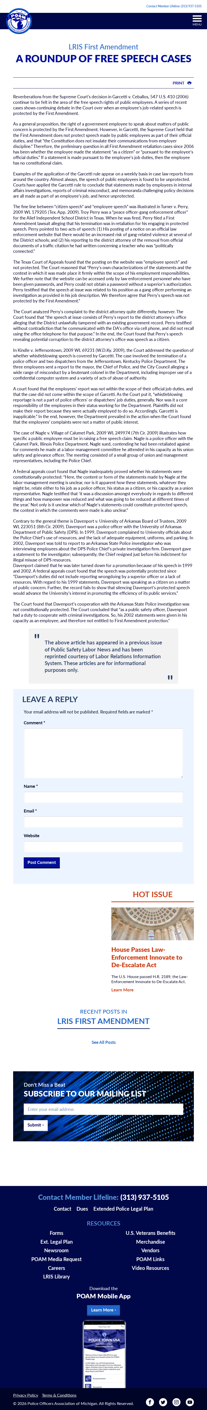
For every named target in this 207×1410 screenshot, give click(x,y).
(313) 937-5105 (191, 6)
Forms (56, 1232)
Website (31, 835)
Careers (56, 1267)
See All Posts (104, 1042)
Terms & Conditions (59, 1395)
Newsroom (56, 1250)
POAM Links (150, 1259)
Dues (82, 1208)
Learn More (122, 990)
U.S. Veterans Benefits (150, 1232)
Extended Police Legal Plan (123, 1208)
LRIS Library (56, 1276)
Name (31, 786)
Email (30, 810)
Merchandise (150, 1241)
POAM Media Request (56, 1259)
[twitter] (163, 1404)
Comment (34, 722)
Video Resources (150, 1267)
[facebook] (150, 1404)
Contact (62, 1208)
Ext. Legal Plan (56, 1241)
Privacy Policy (25, 1395)
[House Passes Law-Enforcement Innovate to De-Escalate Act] (152, 924)
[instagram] (176, 1404)
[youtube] (190, 1404)
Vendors (150, 1250)
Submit (34, 1125)
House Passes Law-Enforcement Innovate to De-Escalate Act (147, 957)
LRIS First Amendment (103, 46)
